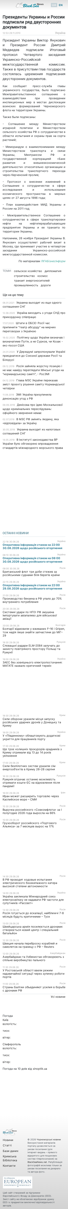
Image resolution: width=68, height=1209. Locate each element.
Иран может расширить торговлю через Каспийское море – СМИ (31, 797)
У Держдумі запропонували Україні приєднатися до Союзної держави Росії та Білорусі (34, 355)
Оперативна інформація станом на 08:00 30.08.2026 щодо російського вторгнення (32, 559)
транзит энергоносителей (32, 280)
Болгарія (60, 625)
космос (42, 276)
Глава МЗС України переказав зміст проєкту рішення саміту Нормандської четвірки (34, 384)
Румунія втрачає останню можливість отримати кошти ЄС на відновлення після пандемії (31, 783)
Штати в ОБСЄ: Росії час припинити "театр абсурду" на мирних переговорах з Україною (29, 327)
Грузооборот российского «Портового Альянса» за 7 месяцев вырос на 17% (30, 824)
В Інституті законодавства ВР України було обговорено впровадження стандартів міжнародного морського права (33, 443)
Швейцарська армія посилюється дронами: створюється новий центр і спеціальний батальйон (33, 930)
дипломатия (53, 271)
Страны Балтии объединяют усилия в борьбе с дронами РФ (34, 988)
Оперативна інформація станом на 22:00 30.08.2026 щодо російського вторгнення (32, 546)
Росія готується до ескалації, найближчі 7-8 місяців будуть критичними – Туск (33, 914)
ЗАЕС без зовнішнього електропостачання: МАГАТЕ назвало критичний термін (32, 664)
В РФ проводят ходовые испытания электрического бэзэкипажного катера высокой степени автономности (30, 883)
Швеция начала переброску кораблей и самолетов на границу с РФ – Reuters (30, 945)
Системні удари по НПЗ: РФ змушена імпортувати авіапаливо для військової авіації (30, 615)
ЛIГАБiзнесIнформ (52, 261)
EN (61, 5)
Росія (62, 568)
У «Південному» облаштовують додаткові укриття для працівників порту (31, 737)
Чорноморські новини (49, 1139)
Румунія (61, 642)
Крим (62, 715)
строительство (24, 276)
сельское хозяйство (28, 271)
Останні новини (16, 533)
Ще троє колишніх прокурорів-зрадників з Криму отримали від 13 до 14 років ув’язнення (32, 752)
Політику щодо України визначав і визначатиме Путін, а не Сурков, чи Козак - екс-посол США (33, 341)
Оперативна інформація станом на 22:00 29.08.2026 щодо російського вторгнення (32, 586)
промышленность (26, 285)
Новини (8, 1140)
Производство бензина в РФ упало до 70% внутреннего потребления (32, 600)
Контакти (9, 1165)
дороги (46, 285)
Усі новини (58, 996)
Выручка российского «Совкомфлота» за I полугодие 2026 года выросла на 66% (32, 811)
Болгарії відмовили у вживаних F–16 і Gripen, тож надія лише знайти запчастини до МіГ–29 (34, 632)
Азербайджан (57, 953)
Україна (60, 33)
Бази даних (10, 1151)
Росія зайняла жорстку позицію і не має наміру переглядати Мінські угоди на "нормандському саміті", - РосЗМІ (33, 370)
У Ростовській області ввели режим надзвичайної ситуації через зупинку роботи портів (34, 974)
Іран (63, 792)
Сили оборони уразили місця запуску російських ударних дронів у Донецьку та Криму (32, 722)
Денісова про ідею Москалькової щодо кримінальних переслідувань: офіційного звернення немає (33, 408)
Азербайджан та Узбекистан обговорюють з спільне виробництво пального (33, 958)
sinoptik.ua (40, 1068)
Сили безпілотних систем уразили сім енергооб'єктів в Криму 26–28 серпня (29, 767)
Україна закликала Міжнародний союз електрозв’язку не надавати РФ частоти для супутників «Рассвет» (33, 900)
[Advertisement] (34, 489)
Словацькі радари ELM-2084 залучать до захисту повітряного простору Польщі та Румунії (31, 649)
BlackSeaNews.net (37, 1162)
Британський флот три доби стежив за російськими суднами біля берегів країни (31, 573)
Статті (7, 1145)
